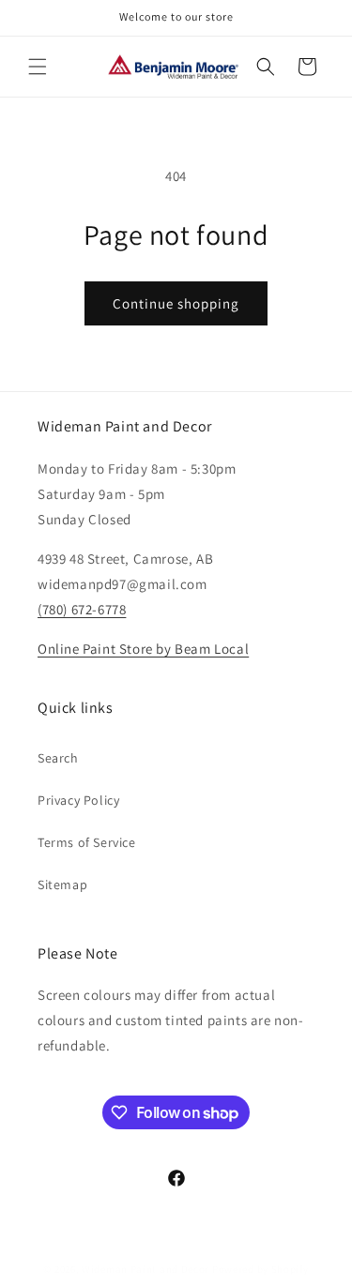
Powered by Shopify (260, 1269)
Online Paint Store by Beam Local (143, 649)
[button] (37, 66)
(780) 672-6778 (82, 609)
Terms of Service (87, 842)
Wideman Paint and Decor (145, 1269)
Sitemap (62, 884)
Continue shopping (176, 303)
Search (58, 757)
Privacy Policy (78, 800)
